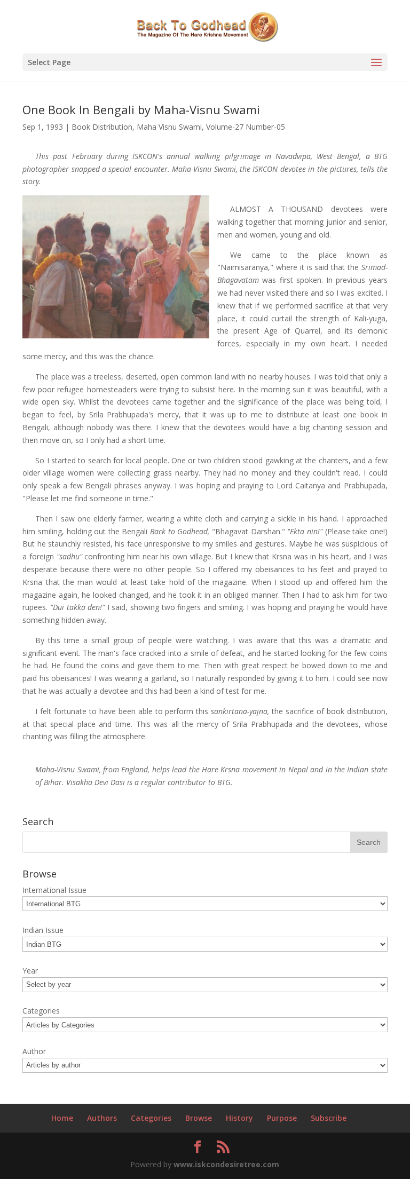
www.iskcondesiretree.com (226, 1164)
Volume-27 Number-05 (245, 127)
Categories (151, 1118)
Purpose (282, 1118)
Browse (198, 1118)
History (239, 1118)
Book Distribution (102, 127)
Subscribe (328, 1118)
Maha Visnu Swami (169, 127)
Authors (102, 1118)
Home (62, 1118)
